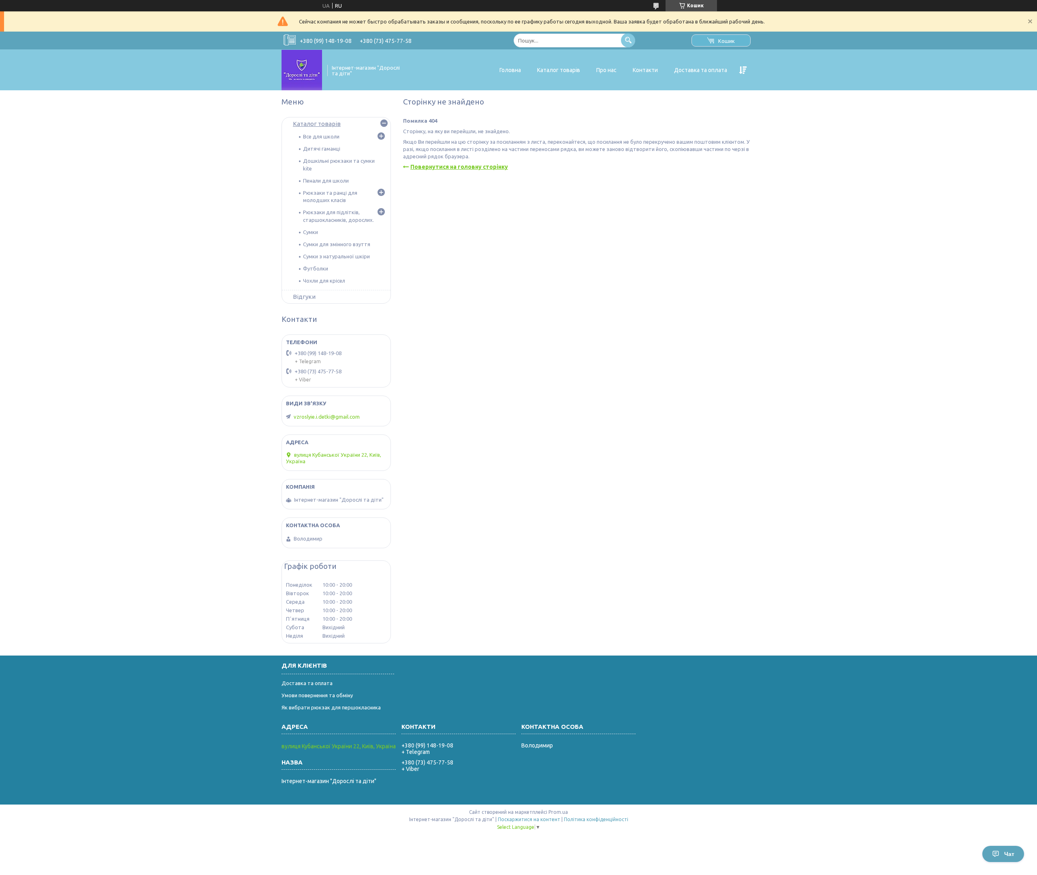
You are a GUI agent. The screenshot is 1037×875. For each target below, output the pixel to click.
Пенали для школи (326, 180)
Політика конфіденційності (596, 819)
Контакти (645, 70)
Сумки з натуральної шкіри (336, 256)
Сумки (310, 232)
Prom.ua (558, 812)
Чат (1009, 854)
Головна (510, 70)
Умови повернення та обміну (317, 695)
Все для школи (321, 136)
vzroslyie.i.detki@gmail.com (327, 416)
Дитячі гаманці (321, 148)
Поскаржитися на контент (529, 819)
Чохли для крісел (324, 280)
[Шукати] (628, 40)
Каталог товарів (558, 70)
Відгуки (304, 296)
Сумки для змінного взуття (336, 244)
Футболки (315, 268)
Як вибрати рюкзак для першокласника (331, 707)
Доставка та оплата (700, 70)
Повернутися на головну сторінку (459, 167)
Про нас (606, 70)
